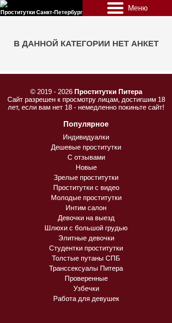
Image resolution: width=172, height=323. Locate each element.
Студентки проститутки (86, 248)
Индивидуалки (86, 137)
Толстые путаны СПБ (86, 258)
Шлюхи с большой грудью (86, 228)
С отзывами (86, 157)
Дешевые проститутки (86, 147)
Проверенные (86, 278)
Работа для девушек (86, 298)
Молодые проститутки (86, 197)
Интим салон (86, 208)
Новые (86, 167)
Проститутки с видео (86, 187)
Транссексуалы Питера (86, 268)
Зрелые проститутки (86, 177)
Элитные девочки (86, 238)
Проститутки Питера (108, 91)
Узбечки (86, 288)
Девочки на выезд (86, 218)
